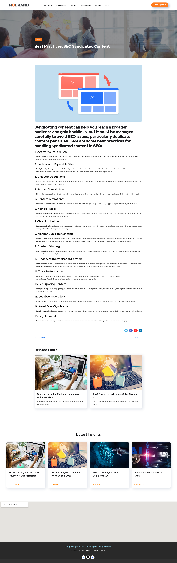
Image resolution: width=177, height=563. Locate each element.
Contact (108, 5)
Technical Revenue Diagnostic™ (55, 5)
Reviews (98, 5)
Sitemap (67, 547)
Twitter (126, 330)
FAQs (99, 547)
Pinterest (136, 330)
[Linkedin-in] (83, 557)
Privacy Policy (75, 547)
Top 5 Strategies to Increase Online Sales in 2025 (115, 396)
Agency (38, 39)
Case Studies (86, 5)
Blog (83, 547)
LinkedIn (140, 330)
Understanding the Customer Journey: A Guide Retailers (58, 396)
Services (74, 5)
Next (137, 338)
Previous (41, 338)
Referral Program (91, 547)
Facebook (131, 330)
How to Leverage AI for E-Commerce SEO (106, 474)
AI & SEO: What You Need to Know (148, 474)
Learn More (13, 484)
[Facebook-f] (92, 557)
